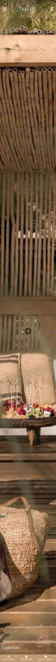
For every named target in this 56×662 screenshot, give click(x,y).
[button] (4, 9)
